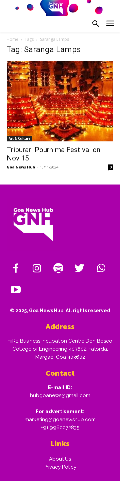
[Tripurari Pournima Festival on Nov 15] (60, 101)
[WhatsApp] (101, 269)
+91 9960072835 (60, 428)
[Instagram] (37, 269)
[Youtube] (16, 290)
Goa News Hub (21, 166)
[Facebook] (16, 269)
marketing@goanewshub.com (60, 419)
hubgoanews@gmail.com (60, 395)
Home (12, 39)
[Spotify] (58, 269)
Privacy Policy (60, 467)
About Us (60, 459)
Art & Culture (19, 138)
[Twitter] (80, 269)
